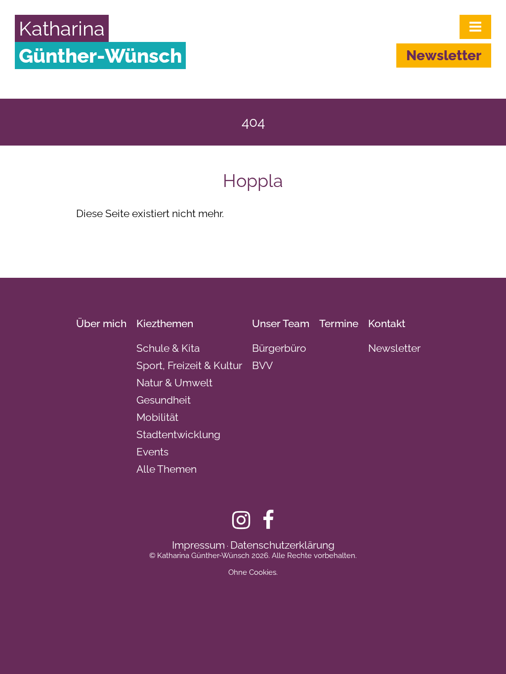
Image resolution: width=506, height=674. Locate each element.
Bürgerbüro (279, 348)
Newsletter (443, 55)
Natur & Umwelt (174, 382)
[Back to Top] (481, 649)
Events (152, 452)
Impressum (198, 545)
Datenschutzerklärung (282, 545)
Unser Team (280, 323)
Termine (338, 323)
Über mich (101, 323)
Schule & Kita (168, 348)
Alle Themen (166, 469)
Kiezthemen (164, 323)
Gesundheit (163, 400)
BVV (262, 365)
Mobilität (157, 417)
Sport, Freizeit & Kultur (189, 365)
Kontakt (386, 323)
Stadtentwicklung (178, 434)
